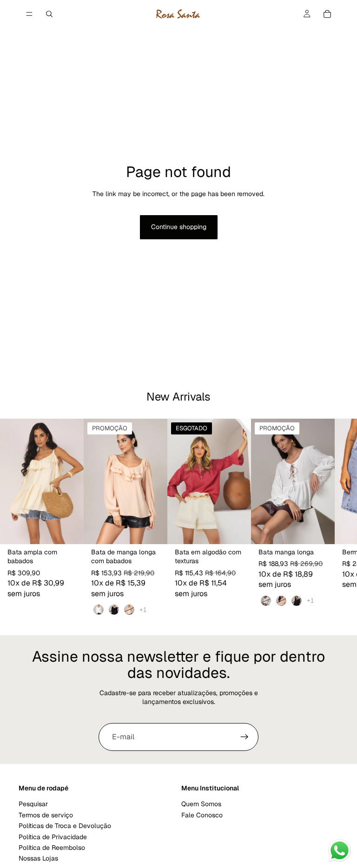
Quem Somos (201, 804)
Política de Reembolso (52, 847)
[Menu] (29, 14)
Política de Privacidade (53, 837)
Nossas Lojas (38, 859)
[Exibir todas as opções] (142, 610)
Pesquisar (33, 804)
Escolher (77, 529)
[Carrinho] (327, 14)
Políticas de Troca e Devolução (65, 826)
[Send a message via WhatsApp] (339, 850)
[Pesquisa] (49, 14)
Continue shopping (178, 227)
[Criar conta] (244, 737)
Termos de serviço (46, 815)
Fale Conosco (202, 815)
